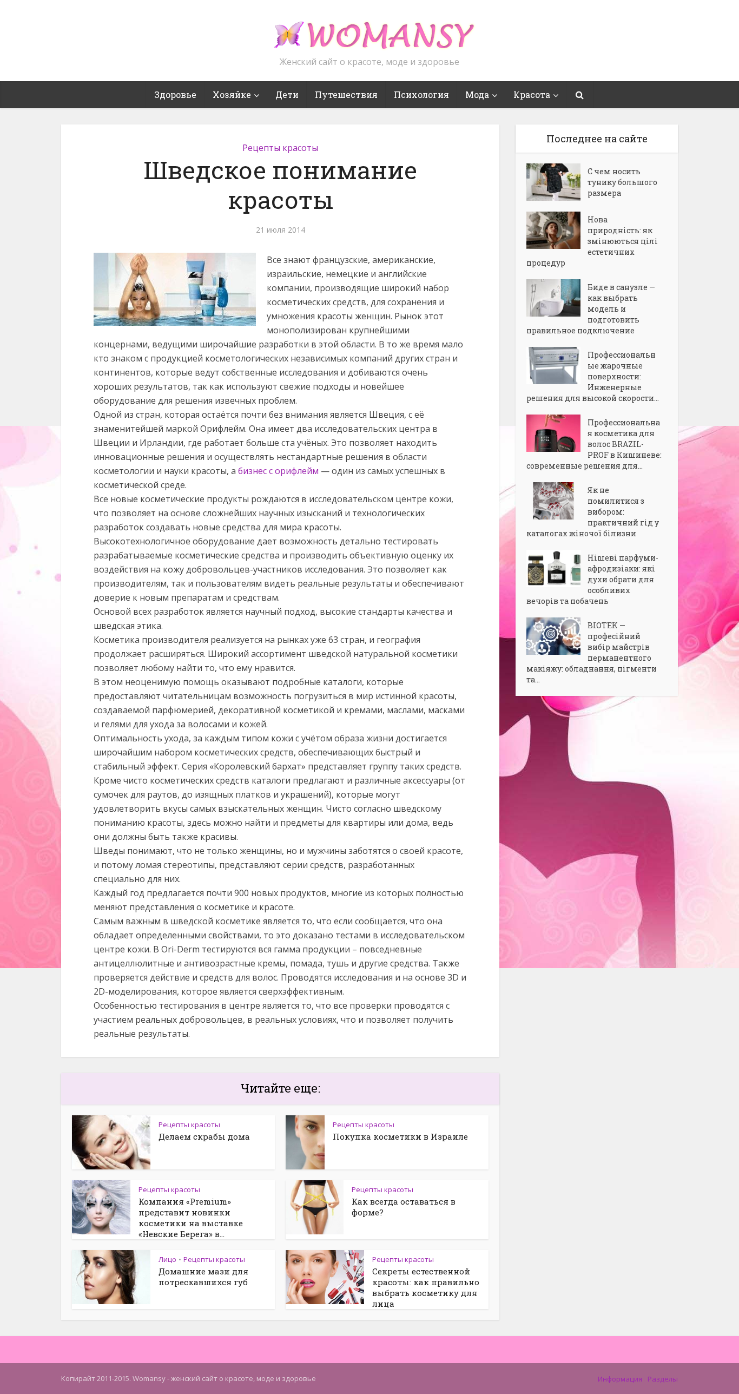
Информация (620, 1379)
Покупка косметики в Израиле (400, 1136)
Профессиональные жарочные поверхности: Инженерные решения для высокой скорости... (592, 376)
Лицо (167, 1259)
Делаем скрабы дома (204, 1136)
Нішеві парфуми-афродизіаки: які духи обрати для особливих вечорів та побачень (592, 579)
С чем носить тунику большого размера (622, 182)
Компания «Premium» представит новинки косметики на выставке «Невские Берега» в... (190, 1217)
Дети (287, 94)
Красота (531, 94)
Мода (477, 94)
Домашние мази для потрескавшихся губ (203, 1276)
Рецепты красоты (280, 148)
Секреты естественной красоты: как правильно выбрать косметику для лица (425, 1287)
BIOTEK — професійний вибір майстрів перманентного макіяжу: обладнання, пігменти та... (591, 652)
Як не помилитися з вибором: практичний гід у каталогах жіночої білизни (592, 511)
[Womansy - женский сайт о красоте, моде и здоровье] (369, 30)
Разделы (663, 1379)
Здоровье (175, 94)
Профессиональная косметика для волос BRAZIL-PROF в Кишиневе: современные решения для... (594, 444)
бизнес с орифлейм (278, 471)
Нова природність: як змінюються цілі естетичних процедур (592, 241)
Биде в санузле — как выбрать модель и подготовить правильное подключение (590, 309)
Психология (421, 94)
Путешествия (346, 94)
